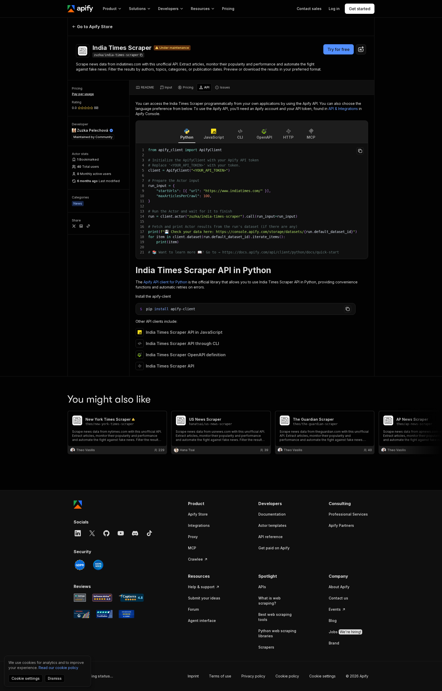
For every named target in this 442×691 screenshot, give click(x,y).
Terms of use (220, 676)
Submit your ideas (204, 598)
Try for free (338, 49)
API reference (270, 536)
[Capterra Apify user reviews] (131, 598)
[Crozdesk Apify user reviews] (126, 614)
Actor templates (272, 525)
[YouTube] (121, 533)
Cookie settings (322, 676)
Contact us (338, 598)
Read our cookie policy (58, 667)
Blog (333, 620)
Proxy (193, 536)
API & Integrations (343, 108)
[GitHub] (106, 533)
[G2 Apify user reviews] (82, 614)
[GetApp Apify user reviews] (80, 598)
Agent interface (202, 620)
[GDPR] (80, 565)
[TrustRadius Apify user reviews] (104, 614)
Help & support (201, 587)
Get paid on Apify (274, 548)
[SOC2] (98, 565)
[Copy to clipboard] (360, 150)
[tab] (145, 87)
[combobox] (361, 49)
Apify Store (198, 514)
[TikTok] (149, 533)
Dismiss (55, 678)
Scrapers (266, 647)
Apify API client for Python (165, 282)
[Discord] (135, 533)
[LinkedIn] (78, 533)
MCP (192, 548)
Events (335, 609)
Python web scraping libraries (277, 633)
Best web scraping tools (275, 617)
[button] (208, 503)
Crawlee (195, 559)
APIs (262, 587)
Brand (334, 643)
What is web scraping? (269, 600)
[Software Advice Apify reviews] (102, 598)
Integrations (199, 525)
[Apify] (80, 8)
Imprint (193, 676)
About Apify (339, 587)
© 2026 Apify (357, 676)
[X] (92, 533)
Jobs (345, 632)
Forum (193, 609)
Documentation (272, 514)
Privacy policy (253, 676)
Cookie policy (287, 676)
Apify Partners (341, 525)
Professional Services (348, 514)
